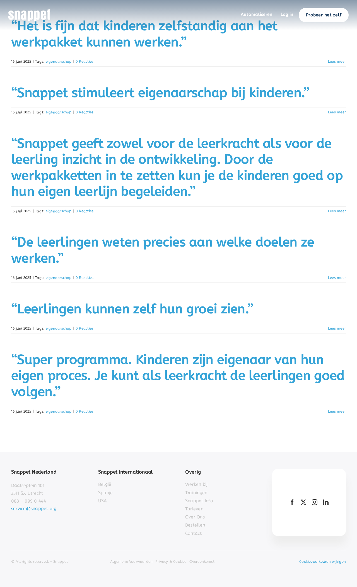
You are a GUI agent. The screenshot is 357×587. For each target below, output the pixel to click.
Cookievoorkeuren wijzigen (322, 561)
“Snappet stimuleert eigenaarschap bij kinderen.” (160, 92)
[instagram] (314, 502)
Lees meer (337, 61)
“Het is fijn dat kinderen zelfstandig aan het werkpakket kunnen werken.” (144, 33)
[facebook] (292, 502)
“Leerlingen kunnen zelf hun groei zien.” (132, 308)
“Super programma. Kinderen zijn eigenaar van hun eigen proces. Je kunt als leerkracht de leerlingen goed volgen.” (177, 375)
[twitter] (303, 502)
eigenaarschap (59, 61)
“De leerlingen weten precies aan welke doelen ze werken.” (162, 250)
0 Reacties (84, 61)
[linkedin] (326, 502)
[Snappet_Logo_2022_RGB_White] (29, 11)
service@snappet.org (34, 508)
